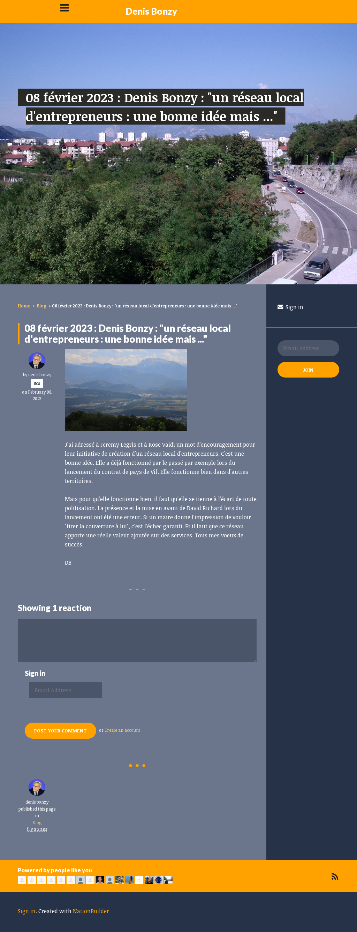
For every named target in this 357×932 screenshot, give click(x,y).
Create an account (122, 730)
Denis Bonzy (151, 11)
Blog (41, 305)
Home (24, 305)
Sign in (293, 307)
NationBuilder (91, 911)
